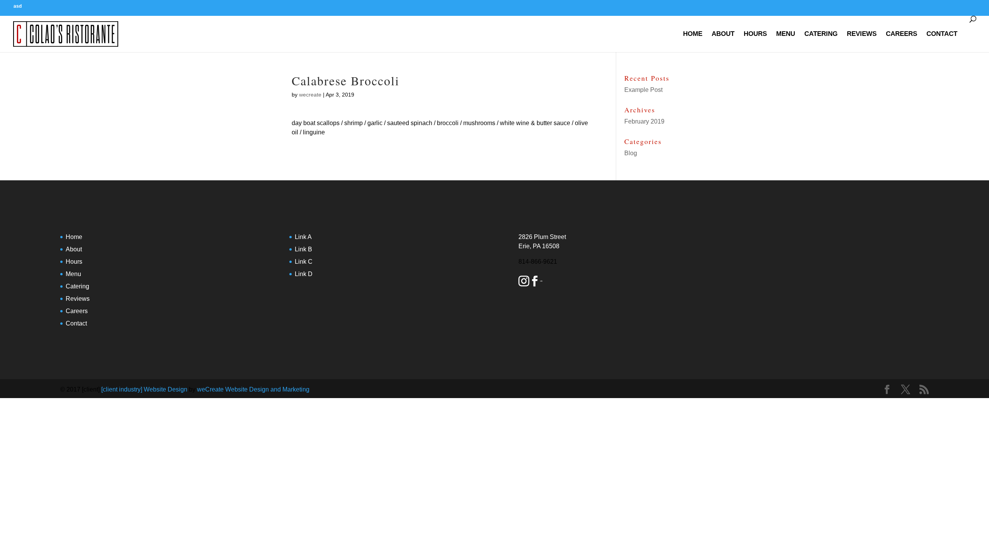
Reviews (862, 33)
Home (692, 33)
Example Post (643, 89)
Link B (303, 249)
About (723, 33)
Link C (304, 261)
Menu (785, 33)
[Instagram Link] (523, 282)
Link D (304, 274)
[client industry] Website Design (144, 389)
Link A (303, 237)
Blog (630, 153)
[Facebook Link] (534, 282)
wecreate (310, 95)
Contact (941, 33)
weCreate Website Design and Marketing (253, 389)
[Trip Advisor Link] (541, 282)
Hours (755, 33)
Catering (821, 33)
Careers (901, 33)
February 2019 (644, 121)
